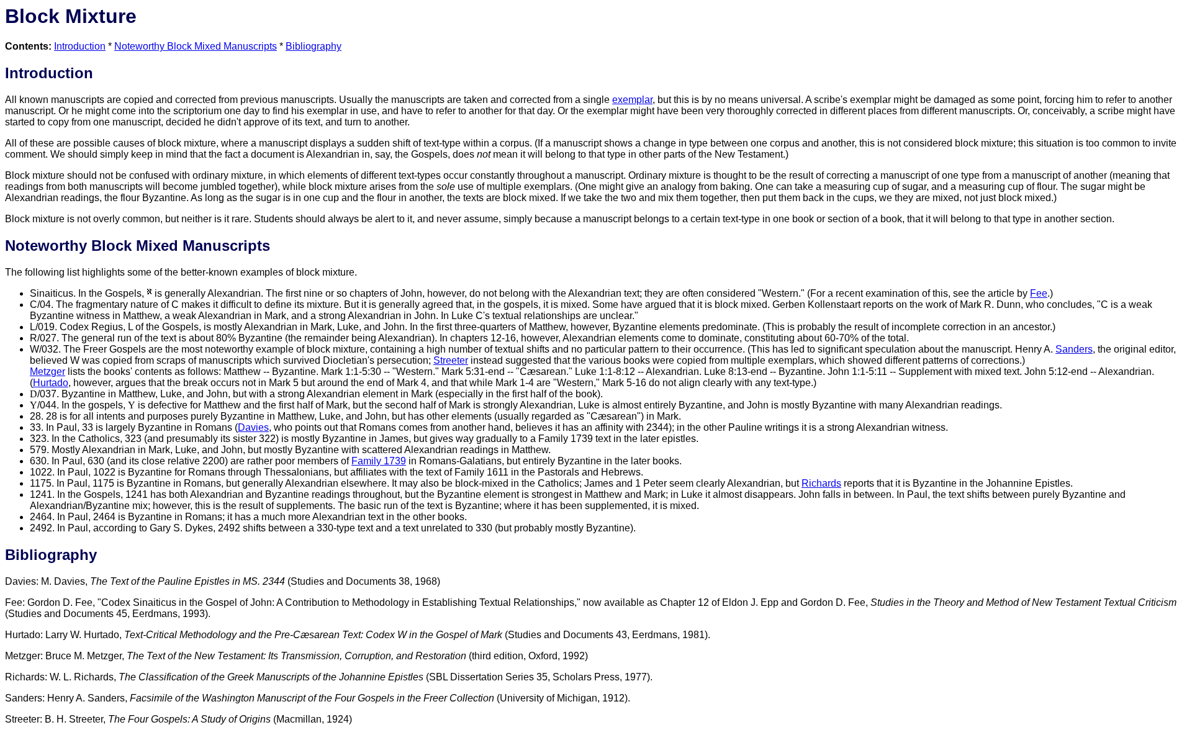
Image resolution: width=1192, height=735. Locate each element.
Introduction (80, 46)
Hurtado (50, 382)
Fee (1038, 293)
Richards (821, 483)
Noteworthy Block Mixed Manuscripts (195, 46)
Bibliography (313, 46)
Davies (253, 427)
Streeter (450, 360)
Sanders (1074, 349)
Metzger (47, 371)
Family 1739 (378, 461)
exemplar (632, 99)
